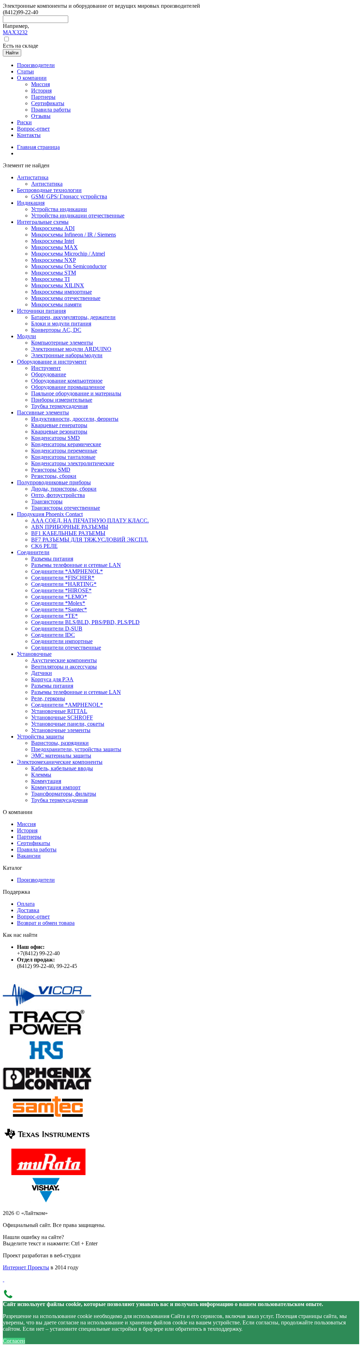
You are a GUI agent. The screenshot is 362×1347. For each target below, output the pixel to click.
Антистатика (32, 177)
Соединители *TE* (54, 616)
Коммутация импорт (56, 787)
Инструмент (46, 368)
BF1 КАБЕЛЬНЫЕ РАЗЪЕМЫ (68, 533)
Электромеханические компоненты (60, 762)
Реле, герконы (48, 698)
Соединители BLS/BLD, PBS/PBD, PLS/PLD (85, 622)
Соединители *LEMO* (59, 597)
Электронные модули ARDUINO (71, 349)
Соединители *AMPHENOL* (67, 571)
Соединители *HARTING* (64, 584)
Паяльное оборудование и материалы (76, 393)
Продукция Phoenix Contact (50, 514)
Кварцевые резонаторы (59, 432)
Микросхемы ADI (53, 228)
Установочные (34, 654)
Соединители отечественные (66, 648)
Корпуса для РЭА (52, 679)
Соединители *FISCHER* (62, 578)
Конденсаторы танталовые (63, 457)
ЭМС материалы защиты (61, 756)
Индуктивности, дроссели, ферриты (74, 419)
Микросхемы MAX (54, 247)
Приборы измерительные (61, 400)
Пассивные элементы (43, 412)
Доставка (28, 910)
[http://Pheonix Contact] (47, 1089)
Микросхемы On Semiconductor (68, 266)
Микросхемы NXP (53, 260)
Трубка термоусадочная (59, 406)
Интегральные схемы (43, 222)
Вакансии (29, 856)
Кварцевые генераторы (59, 425)
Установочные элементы (60, 730)
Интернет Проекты (26, 1267)
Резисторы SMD (50, 470)
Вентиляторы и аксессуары (64, 667)
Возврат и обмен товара (46, 923)
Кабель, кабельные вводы (62, 768)
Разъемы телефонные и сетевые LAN (76, 565)
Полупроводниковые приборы (54, 482)
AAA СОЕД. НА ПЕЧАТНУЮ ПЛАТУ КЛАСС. (90, 520)
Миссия (26, 824)
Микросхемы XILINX (57, 285)
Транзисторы (47, 501)
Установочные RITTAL (59, 711)
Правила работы (37, 849)
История (27, 830)
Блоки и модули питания (61, 324)
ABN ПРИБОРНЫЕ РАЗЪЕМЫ (69, 527)
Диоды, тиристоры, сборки (64, 489)
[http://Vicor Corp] (47, 1006)
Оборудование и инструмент (52, 362)
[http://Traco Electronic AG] (47, 1034)
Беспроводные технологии (49, 190)
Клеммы (41, 775)
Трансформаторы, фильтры (63, 794)
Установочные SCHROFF (62, 717)
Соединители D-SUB (56, 628)
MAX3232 (15, 32)
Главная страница (38, 147)
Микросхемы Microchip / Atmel (68, 254)
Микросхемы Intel (52, 241)
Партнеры (29, 837)
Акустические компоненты (64, 660)
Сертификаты (33, 843)
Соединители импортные (62, 641)
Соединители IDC (53, 635)
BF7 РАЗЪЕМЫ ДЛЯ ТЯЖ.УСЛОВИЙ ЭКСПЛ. (89, 540)
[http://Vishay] (47, 1201)
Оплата (26, 904)
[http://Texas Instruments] (47, 1145)
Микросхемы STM (53, 273)
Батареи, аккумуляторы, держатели (73, 317)
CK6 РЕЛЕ (44, 546)
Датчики (41, 673)
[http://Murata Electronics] (47, 1173)
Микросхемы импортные (61, 292)
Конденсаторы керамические (66, 444)
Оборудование (48, 374)
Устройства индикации (59, 209)
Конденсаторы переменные (64, 451)
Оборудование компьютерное (67, 381)
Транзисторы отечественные (65, 508)
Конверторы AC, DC (56, 330)
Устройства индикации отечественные (77, 215)
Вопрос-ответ (33, 917)
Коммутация (46, 781)
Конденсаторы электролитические (72, 463)
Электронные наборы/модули (67, 355)
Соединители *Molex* (58, 603)
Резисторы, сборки (53, 476)
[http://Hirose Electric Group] (47, 1062)
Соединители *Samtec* (59, 609)
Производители (36, 880)
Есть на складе (20, 46)
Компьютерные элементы (62, 343)
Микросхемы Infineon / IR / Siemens (73, 235)
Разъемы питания (52, 559)
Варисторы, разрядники (60, 743)
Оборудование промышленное (68, 387)
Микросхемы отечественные (65, 298)
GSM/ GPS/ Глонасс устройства (69, 196)
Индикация (31, 203)
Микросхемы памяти (56, 304)
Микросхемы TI (50, 279)
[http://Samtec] (47, 1117)
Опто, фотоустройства (58, 495)
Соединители (33, 552)
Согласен (14, 1341)
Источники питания (41, 311)
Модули (26, 336)
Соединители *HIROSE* (61, 590)
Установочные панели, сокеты (67, 724)
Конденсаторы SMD (55, 438)
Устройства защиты (40, 737)
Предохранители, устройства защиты (76, 749)
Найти (12, 52)
